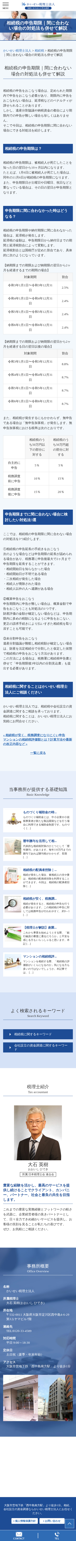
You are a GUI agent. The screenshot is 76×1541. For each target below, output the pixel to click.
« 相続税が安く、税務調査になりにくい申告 (34, 735)
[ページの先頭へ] (69, 1523)
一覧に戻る (38, 753)
